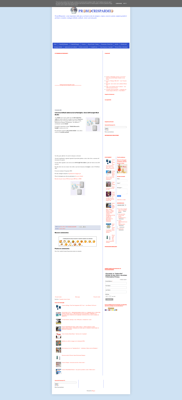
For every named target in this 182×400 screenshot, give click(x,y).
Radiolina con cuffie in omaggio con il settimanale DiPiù (73, 341)
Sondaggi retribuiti (58, 47)
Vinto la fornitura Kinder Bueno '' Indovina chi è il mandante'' (74, 334)
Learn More (119, 3)
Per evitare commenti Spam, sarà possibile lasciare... (122, 210)
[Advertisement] (91, 31)
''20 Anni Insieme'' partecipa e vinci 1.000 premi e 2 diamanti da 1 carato (76, 319)
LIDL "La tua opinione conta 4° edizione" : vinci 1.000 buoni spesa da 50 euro (116, 87)
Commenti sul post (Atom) (64, 299)
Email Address (109, 281)
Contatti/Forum (94, 47)
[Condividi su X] (82, 227)
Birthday (107, 294)
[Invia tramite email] (79, 227)
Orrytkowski (120, 228)
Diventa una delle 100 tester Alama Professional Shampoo (73, 355)
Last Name (107, 290)
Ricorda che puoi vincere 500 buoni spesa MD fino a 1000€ (68, 178)
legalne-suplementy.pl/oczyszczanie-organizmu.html (122, 222)
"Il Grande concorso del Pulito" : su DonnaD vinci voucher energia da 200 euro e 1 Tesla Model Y (116, 90)
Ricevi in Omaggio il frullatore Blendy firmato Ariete (122, 161)
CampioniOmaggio (75, 44)
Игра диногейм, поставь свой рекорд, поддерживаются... (122, 215)
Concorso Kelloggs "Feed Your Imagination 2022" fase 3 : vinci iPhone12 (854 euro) (79, 305)
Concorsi (84, 44)
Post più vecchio (97, 297)
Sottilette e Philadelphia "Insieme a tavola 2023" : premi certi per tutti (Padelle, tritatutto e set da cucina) (116, 78)
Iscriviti (116, 44)
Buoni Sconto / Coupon (93, 44)
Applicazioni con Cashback (71, 47)
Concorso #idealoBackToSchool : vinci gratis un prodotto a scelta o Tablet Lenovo (78, 369)
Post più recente (58, 297)
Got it (125, 3)
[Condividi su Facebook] (83, 227)
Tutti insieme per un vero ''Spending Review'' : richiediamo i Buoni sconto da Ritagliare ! (80, 348)
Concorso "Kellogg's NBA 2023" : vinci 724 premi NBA (116, 81)
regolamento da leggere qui (75, 173)
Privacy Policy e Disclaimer (121, 47)
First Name (107, 285)
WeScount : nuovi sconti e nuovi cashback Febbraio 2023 (116, 84)
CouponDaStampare (63, 44)
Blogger (93, 390)
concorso (78, 176)
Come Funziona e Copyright (106, 47)
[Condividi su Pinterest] (85, 227)
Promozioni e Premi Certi (106, 44)
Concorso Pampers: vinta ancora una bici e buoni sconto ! (73, 362)
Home (55, 44)
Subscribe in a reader (121, 199)
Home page (77, 297)
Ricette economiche (83, 47)
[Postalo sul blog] (81, 227)
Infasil (81, 176)
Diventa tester (124, 44)
